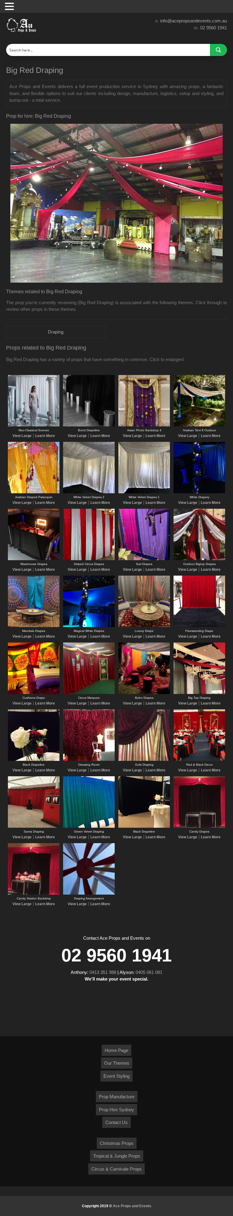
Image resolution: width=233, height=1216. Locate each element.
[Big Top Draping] (199, 693)
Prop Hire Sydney (116, 1109)
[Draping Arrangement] (89, 893)
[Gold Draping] (144, 760)
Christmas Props (116, 1143)
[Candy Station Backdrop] (33, 893)
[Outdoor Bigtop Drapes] (199, 559)
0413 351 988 (102, 972)
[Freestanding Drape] (199, 626)
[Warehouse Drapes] (33, 559)
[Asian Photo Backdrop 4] (144, 425)
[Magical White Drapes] (89, 626)
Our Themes (116, 1063)
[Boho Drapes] (144, 693)
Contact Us (116, 1122)
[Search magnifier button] (218, 50)
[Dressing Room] (89, 760)
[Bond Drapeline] (89, 425)
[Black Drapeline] (33, 760)
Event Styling (116, 1076)
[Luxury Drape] (144, 626)
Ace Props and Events (132, 1206)
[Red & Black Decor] (199, 760)
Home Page (116, 1050)
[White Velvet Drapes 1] (144, 492)
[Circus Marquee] (89, 693)
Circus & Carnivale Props (116, 1169)
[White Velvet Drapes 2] (89, 492)
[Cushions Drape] (33, 693)
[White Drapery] (199, 492)
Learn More (45, 436)
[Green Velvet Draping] (89, 826)
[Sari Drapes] (144, 559)
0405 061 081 (149, 972)
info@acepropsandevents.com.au (193, 20)
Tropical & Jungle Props (116, 1155)
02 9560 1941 (213, 27)
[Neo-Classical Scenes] (33, 425)
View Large (22, 436)
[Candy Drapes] (199, 826)
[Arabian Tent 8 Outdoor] (199, 425)
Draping (55, 331)
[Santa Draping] (33, 826)
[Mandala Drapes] (33, 626)
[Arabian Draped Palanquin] (33, 492)
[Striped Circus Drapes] (89, 559)
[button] (10, 7)
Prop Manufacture (116, 1096)
